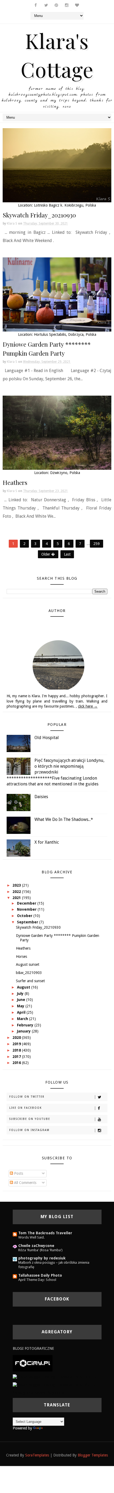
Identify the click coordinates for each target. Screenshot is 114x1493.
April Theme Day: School (37, 1280)
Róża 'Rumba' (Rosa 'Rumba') (40, 1250)
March (23, 1019)
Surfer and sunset (30, 981)
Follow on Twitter (27, 1096)
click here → (88, 706)
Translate (51, 1428)
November (27, 909)
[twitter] (46, 5)
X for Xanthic (46, 842)
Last (67, 554)
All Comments (24, 1183)
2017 (17, 1056)
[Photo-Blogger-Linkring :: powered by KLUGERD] (54, 1376)
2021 (17, 898)
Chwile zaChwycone (36, 1246)
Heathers (15, 482)
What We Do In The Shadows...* (63, 819)
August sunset (27, 964)
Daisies (41, 796)
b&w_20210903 (29, 973)
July (21, 993)
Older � (48, 554)
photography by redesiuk (41, 1258)
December (27, 903)
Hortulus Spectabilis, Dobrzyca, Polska (65, 334)
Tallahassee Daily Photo (40, 1275)
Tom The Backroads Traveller (45, 1233)
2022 (17, 891)
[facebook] (36, 5)
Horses (21, 956)
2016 (17, 1063)
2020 (17, 1037)
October (25, 916)
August (24, 987)
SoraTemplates (37, 1455)
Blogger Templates (93, 1455)
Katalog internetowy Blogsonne (38, 1392)
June (21, 1000)
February (25, 1025)
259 (96, 544)
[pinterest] (56, 5)
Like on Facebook (25, 1107)
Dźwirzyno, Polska (65, 473)
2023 (17, 885)
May (21, 1006)
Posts (18, 1173)
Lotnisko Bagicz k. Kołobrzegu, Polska (65, 205)
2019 (17, 1044)
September (28, 922)
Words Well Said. (31, 1237)
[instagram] (67, 5)
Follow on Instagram (29, 1130)
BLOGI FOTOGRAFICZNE (33, 1348)
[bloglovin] (77, 5)
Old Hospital (46, 737)
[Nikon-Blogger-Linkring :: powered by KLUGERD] (54, 1384)
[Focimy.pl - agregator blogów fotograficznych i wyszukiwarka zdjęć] (32, 1363)
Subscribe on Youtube (29, 1118)
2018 (17, 1050)
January (24, 1031)
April (22, 1012)
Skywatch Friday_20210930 (39, 215)
